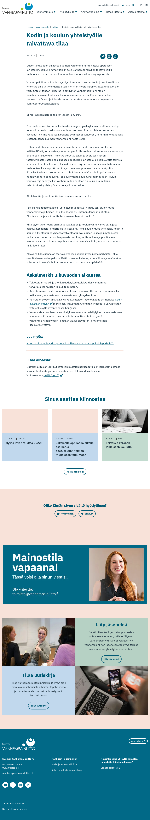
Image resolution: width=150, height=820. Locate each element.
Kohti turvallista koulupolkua (67, 770)
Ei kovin (89, 513)
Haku (127, 5)
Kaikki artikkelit (75, 471)
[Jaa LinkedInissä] (109, 56)
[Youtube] (5, 785)
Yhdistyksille (66, 12)
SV (141, 5)
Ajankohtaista (136, 12)
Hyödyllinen (67, 513)
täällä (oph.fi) (53, 375)
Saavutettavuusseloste (14, 809)
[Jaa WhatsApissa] (115, 56)
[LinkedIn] (28, 785)
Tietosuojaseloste (11, 803)
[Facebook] (13, 785)
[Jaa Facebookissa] (102, 56)
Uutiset (55, 27)
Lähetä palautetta (110, 767)
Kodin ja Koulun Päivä (63, 764)
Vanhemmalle (44, 12)
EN (146, 5)
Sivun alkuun (137, 741)
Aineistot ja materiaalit (108, 5)
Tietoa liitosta (114, 12)
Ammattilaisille (90, 12)
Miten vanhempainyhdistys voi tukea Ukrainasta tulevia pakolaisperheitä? (70, 343)
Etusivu (30, 27)
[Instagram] (20, 785)
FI (136, 5)
